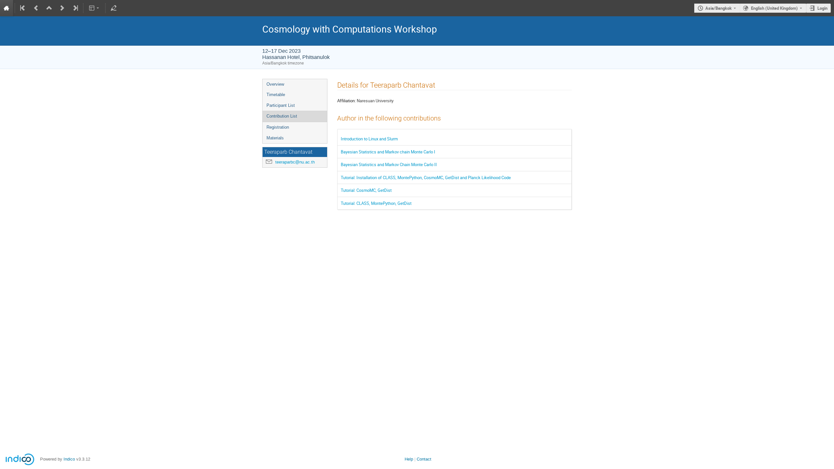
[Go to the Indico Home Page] (6, 8)
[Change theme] (94, 8)
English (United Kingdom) (774, 8)
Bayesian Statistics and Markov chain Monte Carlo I (388, 152)
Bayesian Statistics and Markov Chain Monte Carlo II (389, 164)
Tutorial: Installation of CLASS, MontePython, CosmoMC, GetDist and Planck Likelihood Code (426, 177)
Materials (275, 137)
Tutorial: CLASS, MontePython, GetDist (376, 203)
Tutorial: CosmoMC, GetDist (366, 190)
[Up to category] (49, 8)
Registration (277, 127)
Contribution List (281, 116)
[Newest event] (74, 8)
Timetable (275, 94)
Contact (424, 459)
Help (409, 459)
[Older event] (36, 8)
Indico (69, 459)
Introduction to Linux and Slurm (369, 139)
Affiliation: (346, 101)
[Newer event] (62, 8)
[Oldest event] (23, 8)
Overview (275, 84)
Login (822, 8)
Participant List (280, 105)
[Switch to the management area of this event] (113, 8)
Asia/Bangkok (718, 8)
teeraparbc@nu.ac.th (295, 162)
